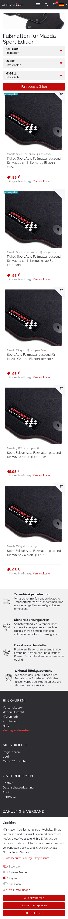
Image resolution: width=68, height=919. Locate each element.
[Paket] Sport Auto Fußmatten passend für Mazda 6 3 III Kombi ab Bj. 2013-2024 (34, 163)
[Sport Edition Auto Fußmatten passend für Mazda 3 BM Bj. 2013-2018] (34, 416)
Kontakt (8, 783)
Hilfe (6, 725)
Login (7, 756)
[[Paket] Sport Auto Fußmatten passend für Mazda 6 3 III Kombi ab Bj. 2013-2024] (34, 122)
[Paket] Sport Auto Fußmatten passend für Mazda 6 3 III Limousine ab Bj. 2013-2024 (34, 261)
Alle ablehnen (34, 913)
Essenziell (15, 866)
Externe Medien (18, 872)
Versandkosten (42, 181)
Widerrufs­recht (13, 712)
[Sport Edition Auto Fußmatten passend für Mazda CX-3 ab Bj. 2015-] (34, 514)
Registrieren (11, 752)
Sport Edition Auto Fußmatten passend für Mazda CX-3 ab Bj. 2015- (34, 553)
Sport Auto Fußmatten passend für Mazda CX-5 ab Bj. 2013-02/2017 (31, 357)
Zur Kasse (10, 721)
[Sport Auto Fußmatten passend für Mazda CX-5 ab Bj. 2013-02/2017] (34, 318)
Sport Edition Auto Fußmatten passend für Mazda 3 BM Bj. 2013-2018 (34, 455)
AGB (6, 792)
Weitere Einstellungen (16, 889)
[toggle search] (46, 4)
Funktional (15, 884)
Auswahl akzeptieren (34, 905)
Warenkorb (10, 716)
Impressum (10, 796)
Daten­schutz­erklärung (18, 787)
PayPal (13, 878)
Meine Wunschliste (16, 761)
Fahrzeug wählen (34, 86)
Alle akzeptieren (34, 897)
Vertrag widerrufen (16, 730)
